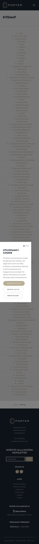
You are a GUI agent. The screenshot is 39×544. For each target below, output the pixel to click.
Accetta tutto (14, 283)
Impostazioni (13, 296)
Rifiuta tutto (13, 289)
